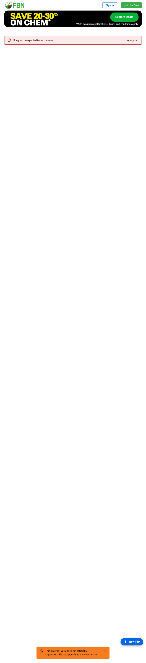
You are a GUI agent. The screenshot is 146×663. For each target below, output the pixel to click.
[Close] (105, 651)
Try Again (131, 40)
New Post (134, 641)
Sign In (110, 5)
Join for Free (131, 5)
